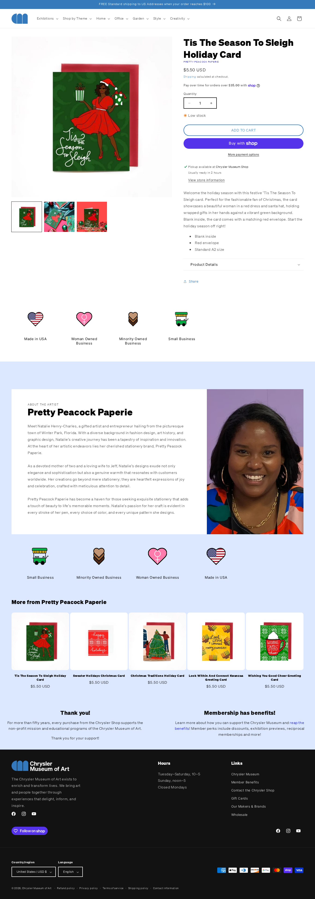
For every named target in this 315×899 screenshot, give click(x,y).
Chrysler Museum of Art (37, 888)
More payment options (243, 154)
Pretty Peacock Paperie (201, 61)
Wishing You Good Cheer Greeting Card (274, 678)
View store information (206, 180)
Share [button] (193, 281)
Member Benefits (245, 782)
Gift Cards (239, 798)
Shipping (190, 76)
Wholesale (239, 814)
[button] (47, 18)
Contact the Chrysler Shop (253, 790)
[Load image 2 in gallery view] (59, 217)
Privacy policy (88, 888)
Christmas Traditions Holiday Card (157, 676)
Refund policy (66, 888)
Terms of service (113, 888)
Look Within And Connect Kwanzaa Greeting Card (216, 678)
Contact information (166, 888)
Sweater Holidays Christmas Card (99, 676)
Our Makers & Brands (248, 806)
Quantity (190, 94)
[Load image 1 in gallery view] (27, 217)
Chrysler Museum (245, 774)
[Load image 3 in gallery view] (92, 217)
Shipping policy (138, 888)
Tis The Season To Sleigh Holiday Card (40, 678)
